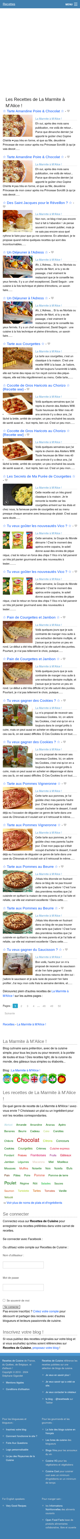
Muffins (23, 1168)
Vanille (63, 1191)
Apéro (62, 1124)
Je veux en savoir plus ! (58, 1375)
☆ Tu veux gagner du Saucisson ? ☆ (32, 950)
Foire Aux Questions (17, 1443)
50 (59, 1006)
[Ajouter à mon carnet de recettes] (68, 111)
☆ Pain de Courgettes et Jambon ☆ (31, 617)
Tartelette (23, 1191)
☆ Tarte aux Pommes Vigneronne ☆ (32, 784)
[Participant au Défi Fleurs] (15, 1078)
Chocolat (28, 1140)
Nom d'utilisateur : (13, 1255)
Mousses (10, 1168)
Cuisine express (60, 1148)
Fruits (53, 1155)
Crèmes (41, 1148)
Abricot (8, 1124)
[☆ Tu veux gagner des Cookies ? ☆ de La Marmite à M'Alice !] (18, 714)
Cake (46, 1131)
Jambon (9, 1162)
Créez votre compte (46, 1311)
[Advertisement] (40, 50)
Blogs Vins (51, 1450)
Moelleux (62, 1162)
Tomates (49, 1191)
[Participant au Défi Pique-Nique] (24, 1078)
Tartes (37, 1190)
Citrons (47, 1141)
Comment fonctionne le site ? (21, 1436)
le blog (49, 1399)
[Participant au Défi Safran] (52, 1078)
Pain (7, 1175)
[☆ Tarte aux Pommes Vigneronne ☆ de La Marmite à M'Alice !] (18, 797)
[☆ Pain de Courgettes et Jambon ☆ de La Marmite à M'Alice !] (18, 631)
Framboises (38, 1155)
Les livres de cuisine (56, 1440)
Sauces (58, 1183)
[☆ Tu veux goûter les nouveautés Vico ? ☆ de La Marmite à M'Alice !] (18, 540)
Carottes (58, 1131)
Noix (48, 1168)
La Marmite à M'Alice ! (48, 118)
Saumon (9, 1191)
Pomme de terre (58, 1175)
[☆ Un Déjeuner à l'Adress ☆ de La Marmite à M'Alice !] (18, 266)
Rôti (35, 1183)
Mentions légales (15, 1382)
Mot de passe (11, 1277)
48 (44, 1006)
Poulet (10, 1183)
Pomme (39, 1175)
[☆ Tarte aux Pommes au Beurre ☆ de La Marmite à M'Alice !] (18, 880)
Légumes (23, 1162)
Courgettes (25, 1148)
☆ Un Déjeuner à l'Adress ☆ (25, 252)
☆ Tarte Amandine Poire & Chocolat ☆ (33, 111)
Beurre (22, 1131)
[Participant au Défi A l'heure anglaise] (34, 1078)
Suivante (10, 1013)
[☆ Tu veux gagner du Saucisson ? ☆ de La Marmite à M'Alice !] (18, 964)
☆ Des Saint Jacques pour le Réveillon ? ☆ (37, 203)
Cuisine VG (51, 1460)
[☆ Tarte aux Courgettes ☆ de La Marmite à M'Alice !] (18, 358)
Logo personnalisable (17, 1449)
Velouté (8, 1197)
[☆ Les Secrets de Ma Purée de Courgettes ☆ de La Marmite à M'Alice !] (18, 494)
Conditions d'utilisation (18, 1389)
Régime (24, 1183)
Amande (21, 1124)
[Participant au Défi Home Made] (7, 1078)
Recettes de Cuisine (12, 1360)
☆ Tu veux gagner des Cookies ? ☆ (31, 700)
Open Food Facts (55, 1520)
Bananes (9, 1131)
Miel (51, 1162)
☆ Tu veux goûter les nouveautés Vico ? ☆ (37, 526)
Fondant (9, 1155)
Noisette (37, 1168)
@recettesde (62, 1399)
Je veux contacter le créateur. (61, 1392)
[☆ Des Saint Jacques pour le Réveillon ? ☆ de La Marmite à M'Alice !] (18, 221)
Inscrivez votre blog (16, 1429)
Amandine (36, 1124)
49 (51, 1006)
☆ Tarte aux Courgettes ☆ (23, 344)
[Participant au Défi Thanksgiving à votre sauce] (61, 1078)
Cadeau (35, 1131)
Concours (62, 1141)
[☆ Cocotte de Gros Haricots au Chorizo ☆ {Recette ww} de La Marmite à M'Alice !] (18, 403)
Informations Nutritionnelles (54, 1507)
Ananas (50, 1124)
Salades (46, 1183)
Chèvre (8, 1141)
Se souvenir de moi (18, 1300)
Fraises (22, 1155)
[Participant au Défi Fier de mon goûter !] (43, 1078)
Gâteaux (65, 1155)
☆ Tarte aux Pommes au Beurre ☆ (30, 867)
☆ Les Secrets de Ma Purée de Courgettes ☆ (39, 476)
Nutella (58, 1168)
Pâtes (16, 1175)
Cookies (9, 1148)
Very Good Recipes (16, 1505)
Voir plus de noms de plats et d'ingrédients (34, 1202)
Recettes (9, 4)
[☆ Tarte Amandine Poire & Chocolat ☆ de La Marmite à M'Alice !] (18, 125)
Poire (27, 1175)
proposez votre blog (46, 1348)
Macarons (39, 1162)
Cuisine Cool (52, 1471)
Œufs (69, 1168)
